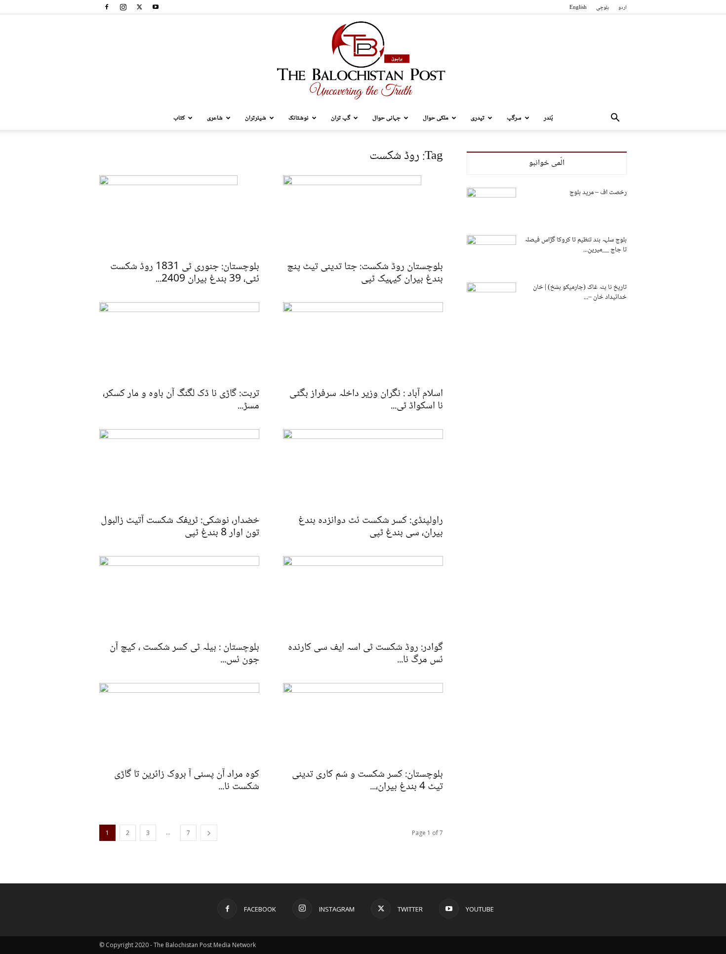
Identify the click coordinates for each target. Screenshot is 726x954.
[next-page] (209, 833)
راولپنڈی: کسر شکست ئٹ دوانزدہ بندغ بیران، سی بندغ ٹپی (370, 527)
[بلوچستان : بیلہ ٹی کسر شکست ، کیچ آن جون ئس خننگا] (179, 595)
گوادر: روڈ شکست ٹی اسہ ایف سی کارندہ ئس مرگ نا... (365, 654)
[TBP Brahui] (363, 60)
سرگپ (514, 118)
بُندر (548, 118)
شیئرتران (255, 118)
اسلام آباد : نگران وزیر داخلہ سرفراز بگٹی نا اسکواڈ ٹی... (366, 400)
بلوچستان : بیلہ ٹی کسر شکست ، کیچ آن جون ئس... (184, 654)
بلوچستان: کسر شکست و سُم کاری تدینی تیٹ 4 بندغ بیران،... (367, 780)
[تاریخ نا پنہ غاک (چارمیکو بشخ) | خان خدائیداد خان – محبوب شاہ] (491, 299)
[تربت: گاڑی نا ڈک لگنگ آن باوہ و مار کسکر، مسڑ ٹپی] (179, 341)
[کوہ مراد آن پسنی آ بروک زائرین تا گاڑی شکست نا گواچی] (179, 722)
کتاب (179, 118)
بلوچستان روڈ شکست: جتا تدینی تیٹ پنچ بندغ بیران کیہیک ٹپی (365, 273)
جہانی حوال (386, 118)
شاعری (215, 118)
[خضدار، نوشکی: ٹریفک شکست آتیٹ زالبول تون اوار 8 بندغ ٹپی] (179, 468)
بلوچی (602, 7)
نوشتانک (298, 118)
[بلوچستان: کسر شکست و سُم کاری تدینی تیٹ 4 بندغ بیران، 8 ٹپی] (363, 722)
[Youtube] (155, 7)
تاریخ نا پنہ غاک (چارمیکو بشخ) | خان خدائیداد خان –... (580, 292)
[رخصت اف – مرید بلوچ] (491, 205)
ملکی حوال (435, 118)
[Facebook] (106, 7)
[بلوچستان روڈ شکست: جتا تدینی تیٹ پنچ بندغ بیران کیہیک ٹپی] (363, 214)
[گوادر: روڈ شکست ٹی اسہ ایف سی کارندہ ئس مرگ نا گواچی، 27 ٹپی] (363, 595)
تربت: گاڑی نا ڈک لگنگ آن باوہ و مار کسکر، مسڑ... (181, 400)
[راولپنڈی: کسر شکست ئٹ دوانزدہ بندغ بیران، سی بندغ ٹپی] (363, 468)
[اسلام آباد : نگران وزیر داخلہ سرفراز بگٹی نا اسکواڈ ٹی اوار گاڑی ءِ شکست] (363, 341)
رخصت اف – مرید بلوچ (598, 193)
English (578, 7)
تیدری (477, 118)
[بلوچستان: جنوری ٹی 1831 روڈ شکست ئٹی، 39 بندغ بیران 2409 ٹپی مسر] (179, 214)
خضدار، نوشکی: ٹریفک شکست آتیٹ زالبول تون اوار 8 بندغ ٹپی (180, 527)
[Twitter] (139, 7)
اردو (622, 7)
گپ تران (340, 118)
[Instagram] (123, 7)
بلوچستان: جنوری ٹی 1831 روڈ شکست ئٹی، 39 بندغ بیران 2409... (184, 273)
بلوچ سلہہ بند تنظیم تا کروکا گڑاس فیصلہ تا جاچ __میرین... (575, 245)
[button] (615, 118)
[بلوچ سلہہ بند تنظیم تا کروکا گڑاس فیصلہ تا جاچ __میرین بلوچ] (491, 252)
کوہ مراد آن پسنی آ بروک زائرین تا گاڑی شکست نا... (186, 780)
